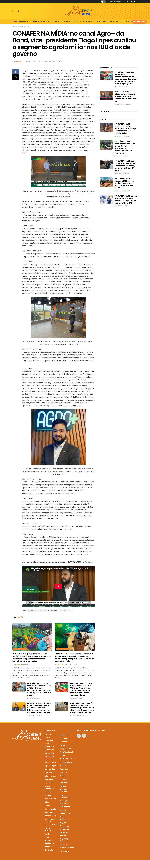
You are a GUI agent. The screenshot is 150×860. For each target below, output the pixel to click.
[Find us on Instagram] (134, 1)
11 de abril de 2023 (30, 61)
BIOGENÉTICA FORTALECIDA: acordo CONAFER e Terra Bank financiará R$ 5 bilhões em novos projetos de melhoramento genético (39, 708)
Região (63, 822)
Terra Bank (64, 851)
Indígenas (64, 735)
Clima (47, 802)
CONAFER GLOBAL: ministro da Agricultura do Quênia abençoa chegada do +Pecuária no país (126, 96)
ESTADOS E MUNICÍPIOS (83, 21)
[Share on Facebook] (15, 71)
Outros (63, 776)
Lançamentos (65, 748)
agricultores (32, 610)
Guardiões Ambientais (49, 842)
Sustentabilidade (67, 848)
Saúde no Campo (64, 834)
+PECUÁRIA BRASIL (21, 21)
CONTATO (126, 21)
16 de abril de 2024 (122, 206)
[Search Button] (18, 11)
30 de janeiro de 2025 (123, 191)
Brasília (48, 792)
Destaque (49, 812)
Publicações (65, 807)
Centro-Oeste (50, 799)
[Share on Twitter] (15, 77)
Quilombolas (65, 813)
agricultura (44, 610)
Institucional (65, 738)
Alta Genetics (50, 776)
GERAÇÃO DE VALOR (62, 21)
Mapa (62, 755)
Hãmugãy (48, 846)
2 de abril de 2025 (77, 698)
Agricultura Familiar (49, 757)
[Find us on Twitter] (137, 1)
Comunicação (50, 809)
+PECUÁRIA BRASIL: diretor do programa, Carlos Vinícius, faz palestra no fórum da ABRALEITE (126, 199)
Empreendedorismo (53, 825)
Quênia (63, 810)
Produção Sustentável (65, 802)
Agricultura (49, 753)
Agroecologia (50, 766)
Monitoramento (66, 762)
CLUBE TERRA (140, 21)
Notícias (63, 772)
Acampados (50, 746)
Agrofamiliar (50, 769)
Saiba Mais (64, 829)
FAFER (47, 834)
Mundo (63, 766)
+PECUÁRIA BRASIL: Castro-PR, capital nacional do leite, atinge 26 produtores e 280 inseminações (125, 128)
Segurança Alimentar (64, 839)
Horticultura (50, 850)
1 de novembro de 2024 (123, 104)
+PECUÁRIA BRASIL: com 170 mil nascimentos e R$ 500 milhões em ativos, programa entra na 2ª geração (125, 165)
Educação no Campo (50, 820)
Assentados (49, 783)
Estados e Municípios (49, 829)
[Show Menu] (13, 11)
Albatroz (48, 772)
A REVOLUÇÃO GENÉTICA (41, 21)
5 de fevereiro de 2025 (123, 173)
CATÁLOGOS (101, 21)
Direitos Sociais (51, 816)
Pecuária (63, 783)
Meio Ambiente (66, 759)
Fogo (47, 837)
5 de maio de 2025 (28, 664)
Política (63, 786)
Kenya (62, 745)
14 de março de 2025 (78, 715)
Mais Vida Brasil (66, 752)
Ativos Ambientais (49, 787)
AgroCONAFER (50, 762)
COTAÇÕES (113, 21)
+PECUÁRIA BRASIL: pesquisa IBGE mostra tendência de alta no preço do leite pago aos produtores (125, 183)
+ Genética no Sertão (50, 736)
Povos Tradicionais (65, 796)
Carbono (48, 795)
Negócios (64, 769)
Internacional (65, 742)
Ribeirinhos (64, 826)
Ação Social (49, 750)
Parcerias (64, 779)
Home (14, 27)
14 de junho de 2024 (122, 136)
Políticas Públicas (63, 790)
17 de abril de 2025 (34, 698)
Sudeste (63, 844)
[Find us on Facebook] (131, 1)
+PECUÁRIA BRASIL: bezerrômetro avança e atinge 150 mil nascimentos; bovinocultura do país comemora (125, 147)
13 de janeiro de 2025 (122, 156)
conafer (54, 610)
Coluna (47, 805)
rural (70, 610)
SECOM (18, 61)
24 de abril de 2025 (71, 664)
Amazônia (49, 779)
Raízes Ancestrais (64, 818)
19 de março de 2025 (35, 715)
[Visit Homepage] (78, 11)
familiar (63, 610)
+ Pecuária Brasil (23, 27)
